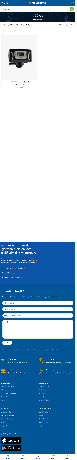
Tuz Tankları (42, 390)
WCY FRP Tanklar (44, 386)
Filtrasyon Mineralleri (7, 419)
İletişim (41, 426)
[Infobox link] (18, 361)
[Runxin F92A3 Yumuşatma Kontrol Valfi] (19, 57)
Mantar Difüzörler (44, 397)
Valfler (3, 400)
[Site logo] (38, 3)
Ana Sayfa (5, 25)
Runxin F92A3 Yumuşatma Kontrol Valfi (19, 82)
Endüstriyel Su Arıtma (7, 386)
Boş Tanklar (4, 397)
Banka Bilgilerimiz (44, 422)
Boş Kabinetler (43, 393)
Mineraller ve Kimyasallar (8, 393)
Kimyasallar (4, 426)
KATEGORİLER (5, 383)
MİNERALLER (5, 409)
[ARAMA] (72, 9)
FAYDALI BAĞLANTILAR (46, 409)
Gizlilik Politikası (43, 412)
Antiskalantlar (5, 422)
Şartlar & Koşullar (44, 419)
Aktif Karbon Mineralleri (8, 415)
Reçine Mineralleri (6, 412)
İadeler (41, 415)
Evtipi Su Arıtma (5, 390)
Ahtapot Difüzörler (44, 400)
